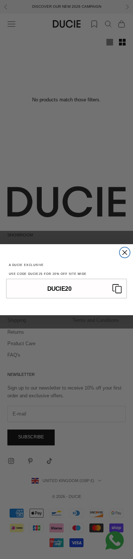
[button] (66, 288)
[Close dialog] (124, 252)
